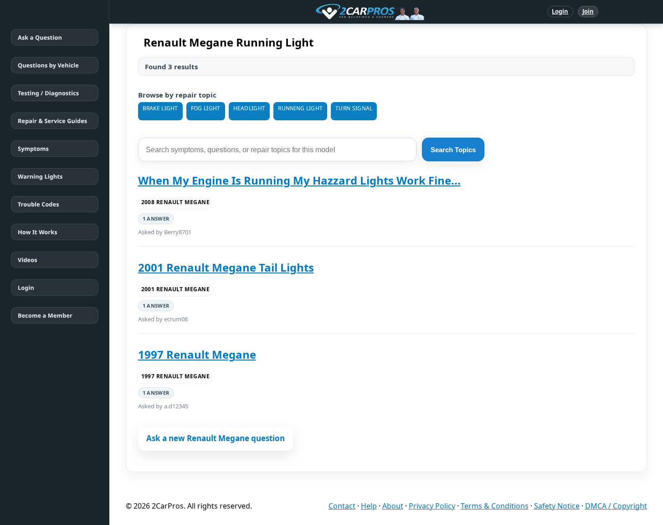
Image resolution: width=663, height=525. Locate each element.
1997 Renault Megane (197, 354)
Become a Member (45, 315)
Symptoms (33, 148)
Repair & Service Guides (52, 121)
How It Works (37, 232)
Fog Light (206, 108)
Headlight (249, 108)
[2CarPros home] (322, 12)
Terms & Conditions (495, 506)
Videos (27, 260)
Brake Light (160, 108)
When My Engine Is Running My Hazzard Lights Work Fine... (299, 180)
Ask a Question (40, 37)
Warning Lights (40, 176)
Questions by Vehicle (48, 65)
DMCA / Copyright (616, 506)
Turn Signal (353, 108)
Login (560, 11)
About (392, 506)
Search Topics (453, 150)
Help (369, 506)
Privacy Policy (432, 506)
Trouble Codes (38, 204)
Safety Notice (557, 506)
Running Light (300, 108)
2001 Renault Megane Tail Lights (226, 267)
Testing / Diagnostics (48, 93)
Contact (342, 506)
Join (588, 11)
